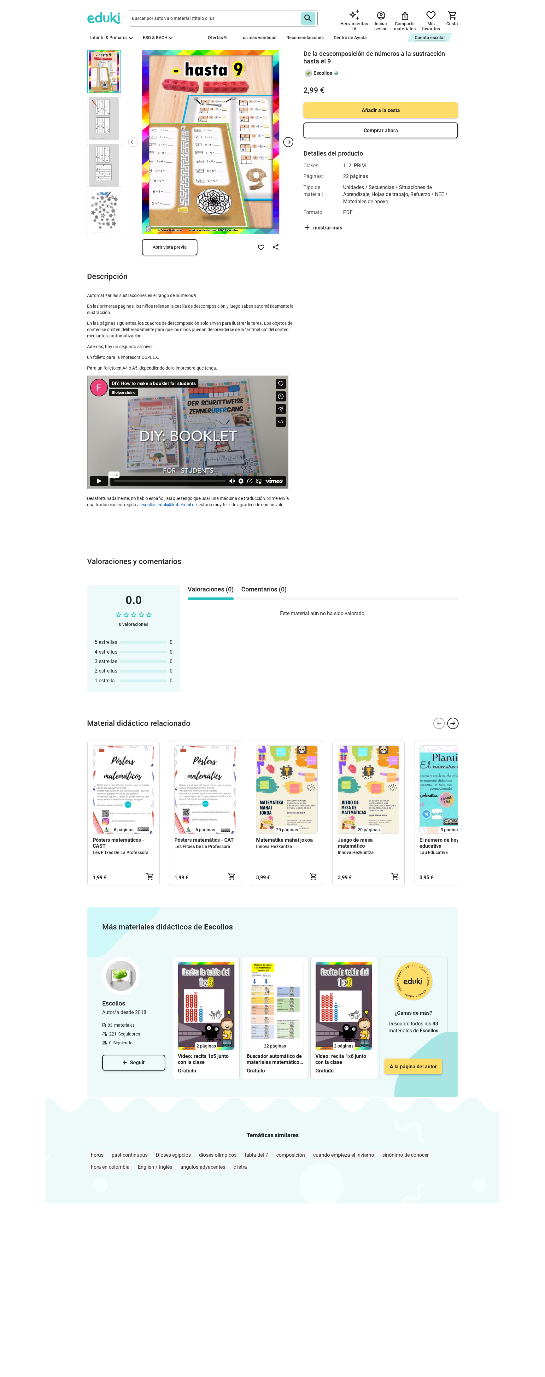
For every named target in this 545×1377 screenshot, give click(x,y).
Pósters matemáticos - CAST (118, 843)
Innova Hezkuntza (274, 846)
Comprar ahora (381, 131)
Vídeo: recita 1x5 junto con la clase (203, 1059)
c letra (240, 1167)
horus (97, 1155)
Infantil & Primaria (109, 37)
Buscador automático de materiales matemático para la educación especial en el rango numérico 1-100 (274, 1059)
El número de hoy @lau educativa (445, 843)
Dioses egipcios (173, 1155)
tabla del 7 (256, 1155)
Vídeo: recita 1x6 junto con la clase (340, 1059)
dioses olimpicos (218, 1155)
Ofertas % (217, 37)
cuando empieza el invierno (343, 1155)
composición (290, 1155)
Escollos (323, 73)
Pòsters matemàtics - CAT (204, 840)
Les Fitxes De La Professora (121, 852)
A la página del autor (413, 1067)
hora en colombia (110, 1167)
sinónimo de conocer (405, 1155)
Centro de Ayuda (350, 37)
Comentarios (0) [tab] (264, 589)
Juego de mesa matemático (355, 843)
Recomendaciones (305, 37)
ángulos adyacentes (202, 1167)
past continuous (130, 1155)
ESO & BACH (155, 37)
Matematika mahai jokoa (284, 840)
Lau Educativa (433, 852)
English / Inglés (155, 1167)
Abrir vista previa (170, 247)
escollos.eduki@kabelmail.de (169, 504)
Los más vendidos (258, 37)
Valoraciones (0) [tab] (211, 589)
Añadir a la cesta (381, 110)
